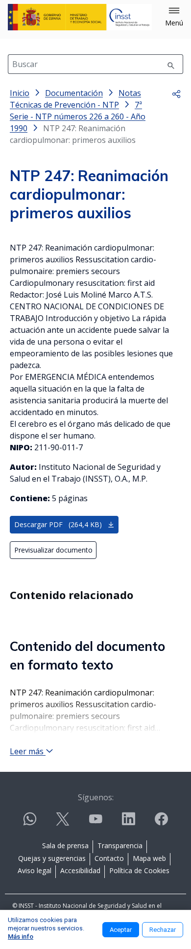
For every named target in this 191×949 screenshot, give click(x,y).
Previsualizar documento (53, 550)
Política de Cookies (139, 870)
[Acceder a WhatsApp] (30, 823)
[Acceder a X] (63, 823)
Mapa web (149, 858)
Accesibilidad (80, 870)
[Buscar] (171, 64)
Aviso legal (34, 870)
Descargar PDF (58, 524)
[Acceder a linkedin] (128, 823)
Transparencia (120, 845)
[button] (174, 17)
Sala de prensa (65, 845)
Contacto (109, 858)
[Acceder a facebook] (161, 823)
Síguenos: (96, 797)
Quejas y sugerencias (52, 858)
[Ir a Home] (80, 17)
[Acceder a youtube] (95, 823)
